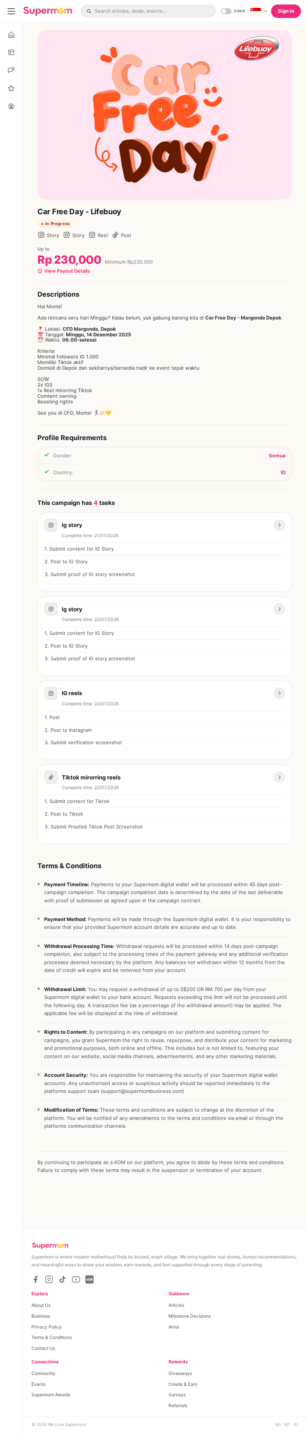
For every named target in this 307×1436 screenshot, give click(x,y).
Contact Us (43, 1348)
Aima (173, 1327)
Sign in (286, 11)
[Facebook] (35, 1279)
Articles (176, 1305)
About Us (41, 1305)
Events (38, 1384)
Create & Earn (182, 1384)
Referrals (177, 1405)
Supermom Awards (50, 1394)
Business (40, 1316)
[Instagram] (49, 1279)
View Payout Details (67, 271)
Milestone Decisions (189, 1316)
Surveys (177, 1394)
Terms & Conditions (51, 1337)
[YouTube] (76, 1279)
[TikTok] (62, 1279)
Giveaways (180, 1373)
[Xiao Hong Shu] (89, 1279)
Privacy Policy (46, 1327)
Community (43, 1373)
